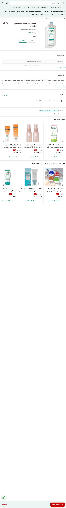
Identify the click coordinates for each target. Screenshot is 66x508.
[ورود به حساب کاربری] (7, 3)
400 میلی (22, 41)
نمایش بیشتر (62, 67)
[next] (3, 141)
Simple (30, 33)
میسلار (56, 114)
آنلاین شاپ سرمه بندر (60, 18)
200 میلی (31, 41)
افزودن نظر (5, 95)
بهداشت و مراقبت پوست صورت (45, 18)
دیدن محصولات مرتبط (57, 504)
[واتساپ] (3, 497)
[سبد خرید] (2, 3)
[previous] (63, 141)
